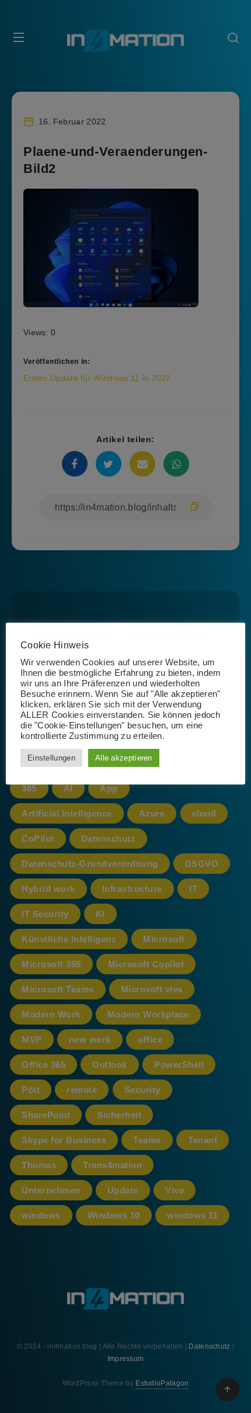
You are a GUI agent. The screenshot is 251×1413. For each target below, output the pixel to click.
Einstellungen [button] (51, 758)
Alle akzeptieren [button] (123, 758)
